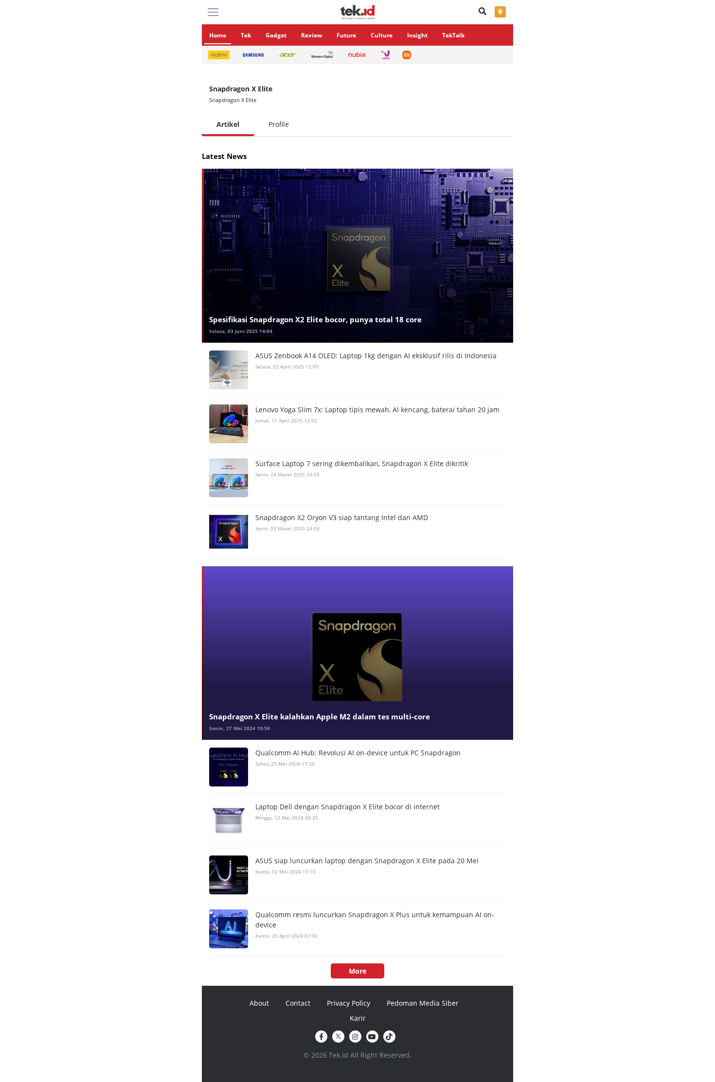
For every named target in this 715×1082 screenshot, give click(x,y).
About (259, 1003)
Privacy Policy (348, 1003)
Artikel (227, 124)
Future (346, 35)
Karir (358, 1018)
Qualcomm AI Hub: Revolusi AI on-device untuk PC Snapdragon (358, 752)
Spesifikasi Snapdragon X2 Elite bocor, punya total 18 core (315, 319)
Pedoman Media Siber (423, 1003)
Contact (298, 1003)
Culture (382, 35)
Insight (417, 35)
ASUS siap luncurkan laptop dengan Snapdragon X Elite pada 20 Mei (367, 860)
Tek (246, 35)
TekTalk (453, 35)
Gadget (276, 35)
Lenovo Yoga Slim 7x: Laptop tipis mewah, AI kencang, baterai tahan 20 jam (377, 409)
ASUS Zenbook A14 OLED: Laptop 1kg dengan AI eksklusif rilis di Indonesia (376, 355)
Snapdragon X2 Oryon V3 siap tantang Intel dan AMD (341, 517)
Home (217, 35)
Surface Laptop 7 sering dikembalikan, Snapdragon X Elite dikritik (361, 463)
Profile (278, 124)
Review (311, 35)
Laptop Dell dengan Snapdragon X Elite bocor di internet (347, 806)
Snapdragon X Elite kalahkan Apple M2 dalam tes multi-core (319, 716)
